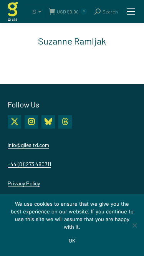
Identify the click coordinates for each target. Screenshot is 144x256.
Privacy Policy (24, 183)
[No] (134, 225)
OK (72, 240)
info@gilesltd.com (28, 145)
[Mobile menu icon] (131, 11)
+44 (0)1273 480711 (29, 164)
